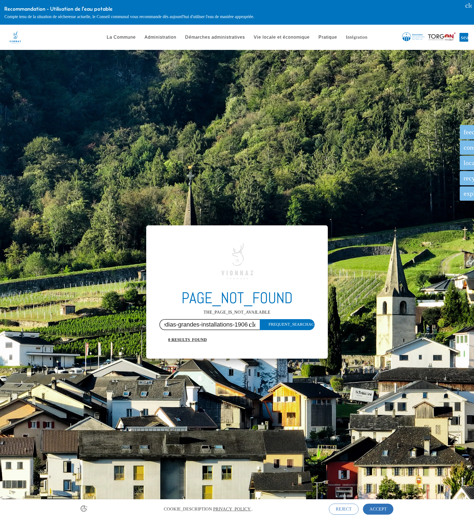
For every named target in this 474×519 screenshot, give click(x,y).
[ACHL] (413, 37)
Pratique (327, 37)
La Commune (121, 37)
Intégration (357, 37)
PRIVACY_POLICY (232, 509)
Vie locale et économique (282, 37)
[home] (15, 37)
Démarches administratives (215, 37)
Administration (160, 37)
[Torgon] (441, 37)
